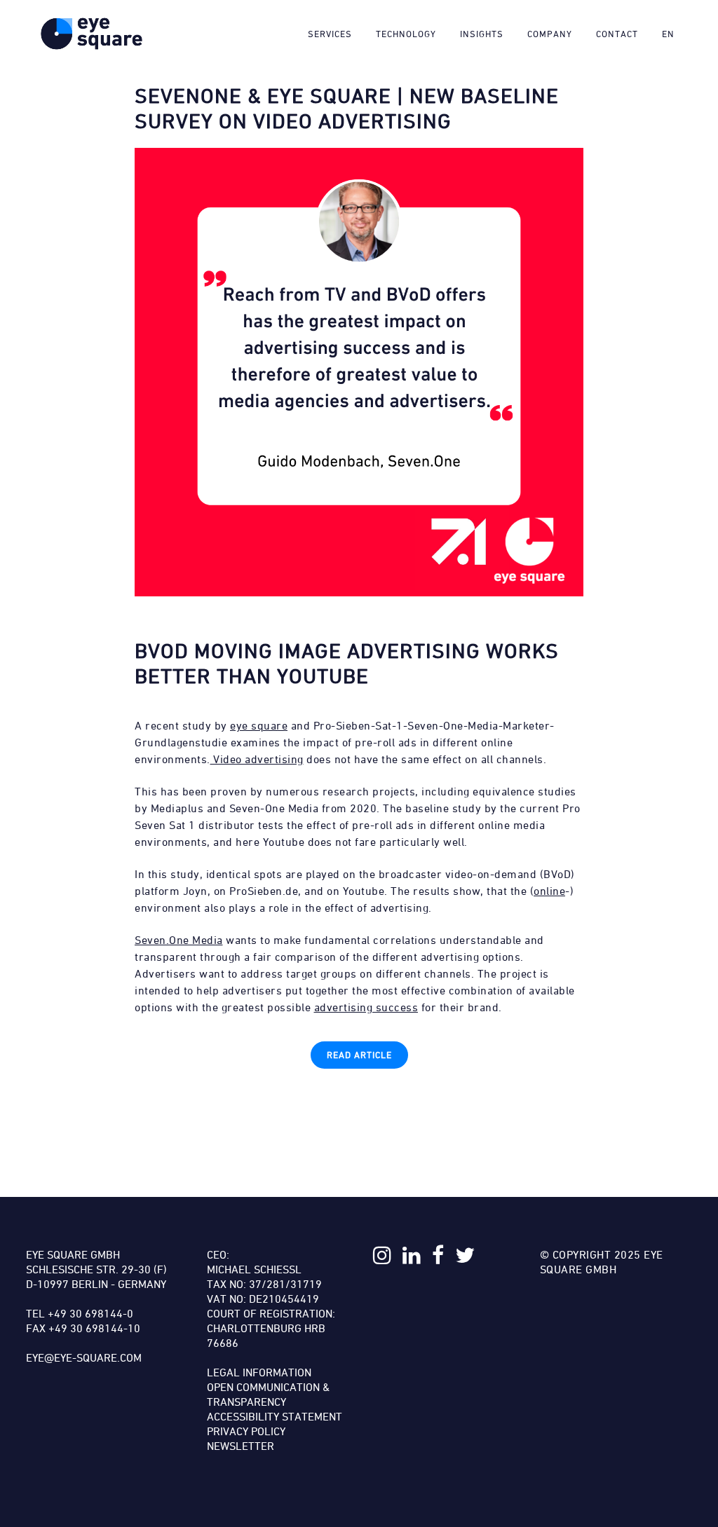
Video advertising (257, 759)
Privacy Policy (246, 1431)
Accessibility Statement (274, 1416)
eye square (258, 725)
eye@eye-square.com (84, 1357)
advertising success (366, 1007)
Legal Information (259, 1372)
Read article (359, 1054)
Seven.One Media (179, 939)
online (549, 890)
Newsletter (240, 1445)
